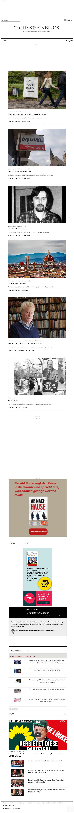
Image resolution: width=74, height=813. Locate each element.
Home (5, 803)
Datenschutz (40, 803)
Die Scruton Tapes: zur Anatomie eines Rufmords (25, 343)
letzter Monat (29, 656)
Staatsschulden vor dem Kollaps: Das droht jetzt (45, 761)
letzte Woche (18, 656)
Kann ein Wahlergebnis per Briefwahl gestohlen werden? (47, 689)
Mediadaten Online (8, 805)
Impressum (31, 803)
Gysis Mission (13, 400)
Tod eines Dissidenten (16, 228)
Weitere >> (13, 709)
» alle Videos (64, 714)
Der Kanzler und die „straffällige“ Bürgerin (47, 670)
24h (10, 656)
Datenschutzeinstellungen (55, 803)
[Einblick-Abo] (38, 569)
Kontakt (11, 803)
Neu (27, 651)
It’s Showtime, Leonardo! (17, 283)
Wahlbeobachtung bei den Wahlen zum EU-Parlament (27, 114)
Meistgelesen (16, 651)
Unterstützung (21, 803)
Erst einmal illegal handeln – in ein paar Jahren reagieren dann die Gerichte (46, 771)
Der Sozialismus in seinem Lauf (19, 171)
